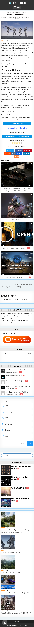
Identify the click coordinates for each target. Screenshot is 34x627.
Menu (18, 7)
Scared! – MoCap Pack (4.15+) (10, 552)
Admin (4, 17)
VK (14, 153)
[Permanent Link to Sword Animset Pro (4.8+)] (17, 30)
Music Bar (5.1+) (18, 375)
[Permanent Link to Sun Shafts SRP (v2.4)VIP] (6, 491)
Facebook (19, 151)
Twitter (11, 151)
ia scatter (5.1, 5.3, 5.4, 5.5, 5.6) (11, 572)
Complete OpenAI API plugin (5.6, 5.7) (16, 248)
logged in (12, 299)
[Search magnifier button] (30, 455)
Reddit (8, 153)
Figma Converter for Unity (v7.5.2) (19, 478)
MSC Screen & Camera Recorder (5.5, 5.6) (16, 277)
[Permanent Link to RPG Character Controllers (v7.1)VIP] (6, 502)
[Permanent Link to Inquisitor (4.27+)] (17, 205)
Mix (18, 156)
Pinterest (28, 151)
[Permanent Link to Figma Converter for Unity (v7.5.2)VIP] (6, 481)
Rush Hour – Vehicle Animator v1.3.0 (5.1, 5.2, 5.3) (16, 593)
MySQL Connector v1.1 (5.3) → (24, 284)
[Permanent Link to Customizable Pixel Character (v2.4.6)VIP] (6, 470)
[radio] (13, 143)
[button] (18, 406)
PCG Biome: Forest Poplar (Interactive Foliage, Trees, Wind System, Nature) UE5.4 (15, 531)
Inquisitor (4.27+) (17, 219)
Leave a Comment (25, 17)
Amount (5, 353)
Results (21, 443)
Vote (30, 443)
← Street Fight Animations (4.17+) (10, 287)
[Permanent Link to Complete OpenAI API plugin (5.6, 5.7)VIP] (17, 234)
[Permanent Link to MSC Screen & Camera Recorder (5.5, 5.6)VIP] (17, 263)
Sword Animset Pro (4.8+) (17, 14)
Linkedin (27, 153)
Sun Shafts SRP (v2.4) (19, 488)
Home (8, 12)
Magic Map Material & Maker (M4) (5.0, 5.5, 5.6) (16, 613)
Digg (20, 153)
